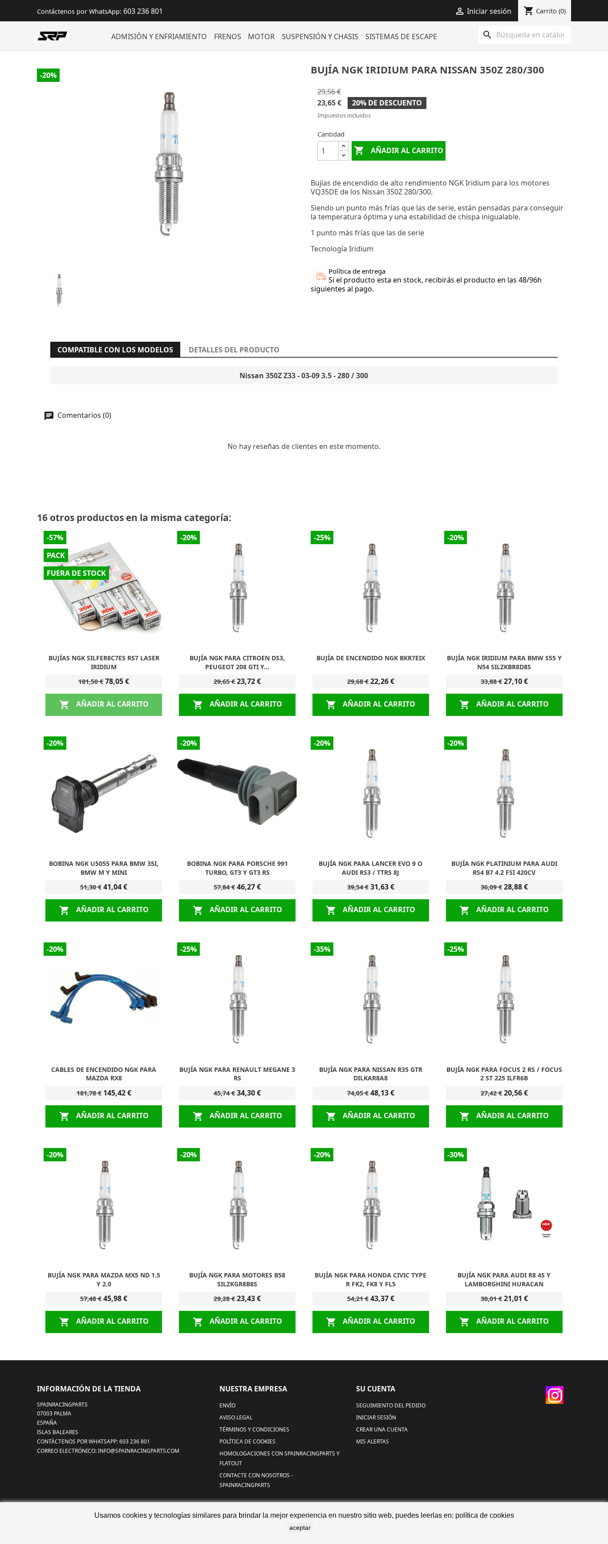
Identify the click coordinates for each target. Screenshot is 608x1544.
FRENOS (227, 36)
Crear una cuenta (382, 1429)
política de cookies (484, 1515)
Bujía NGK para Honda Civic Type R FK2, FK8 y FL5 (370, 1279)
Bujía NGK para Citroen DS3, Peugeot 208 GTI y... (237, 662)
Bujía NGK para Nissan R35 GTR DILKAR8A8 (370, 1074)
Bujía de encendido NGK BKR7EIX (370, 658)
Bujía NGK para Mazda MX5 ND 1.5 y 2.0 (104, 1279)
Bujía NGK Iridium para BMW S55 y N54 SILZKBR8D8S (504, 662)
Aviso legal (235, 1417)
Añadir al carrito (398, 150)
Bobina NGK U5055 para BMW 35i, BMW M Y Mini (103, 868)
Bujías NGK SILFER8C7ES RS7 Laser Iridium (104, 662)
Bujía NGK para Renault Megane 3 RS (237, 1074)
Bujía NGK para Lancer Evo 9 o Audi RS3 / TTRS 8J (370, 868)
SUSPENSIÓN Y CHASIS (320, 36)
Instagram (554, 1395)
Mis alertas (372, 1441)
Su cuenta (375, 1389)
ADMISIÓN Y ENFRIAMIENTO (159, 36)
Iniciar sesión (376, 1417)
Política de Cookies (247, 1441)
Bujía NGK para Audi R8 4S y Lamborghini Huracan (504, 1279)
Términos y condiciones (254, 1429)
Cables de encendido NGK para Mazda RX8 (103, 1074)
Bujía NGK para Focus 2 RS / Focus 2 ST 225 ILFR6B (504, 1074)
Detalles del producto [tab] (234, 350)
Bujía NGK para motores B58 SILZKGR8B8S (237, 1279)
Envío (227, 1405)
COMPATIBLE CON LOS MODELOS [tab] (115, 350)
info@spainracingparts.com (138, 1451)
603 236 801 (143, 11)
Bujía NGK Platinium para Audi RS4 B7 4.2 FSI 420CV (504, 868)
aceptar (300, 1527)
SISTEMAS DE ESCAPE (401, 36)
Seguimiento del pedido (391, 1405)
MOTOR (261, 36)
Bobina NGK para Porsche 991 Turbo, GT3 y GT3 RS (237, 868)
